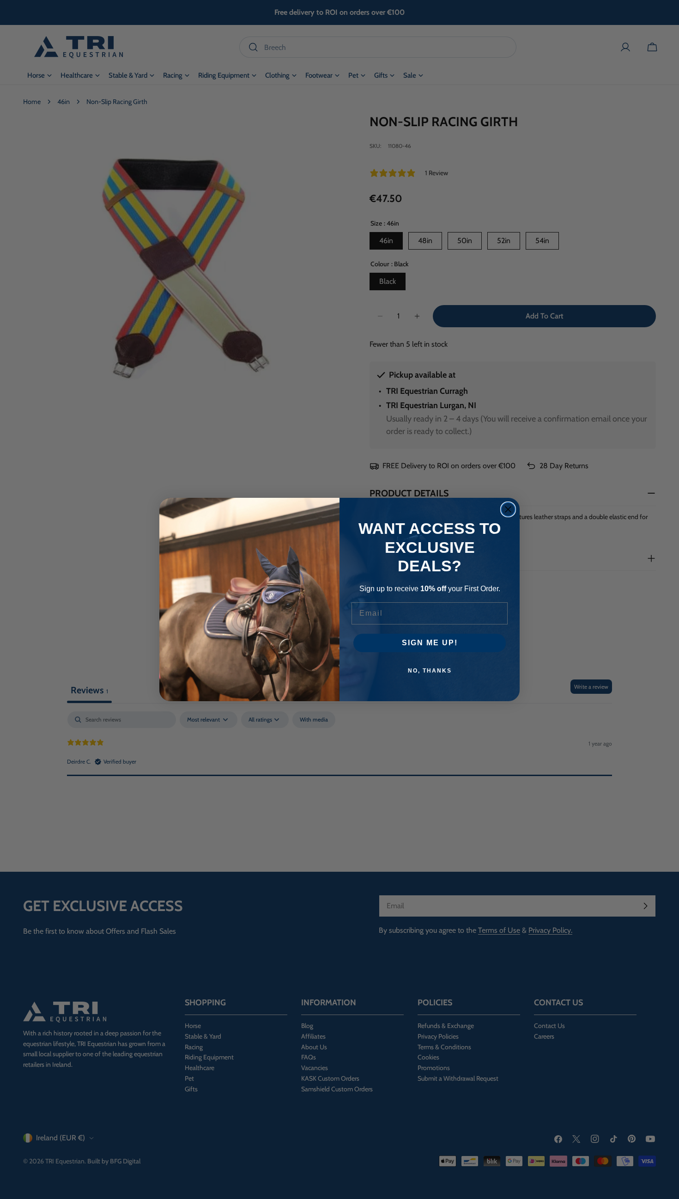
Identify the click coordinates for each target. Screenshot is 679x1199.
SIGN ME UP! (430, 643)
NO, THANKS (430, 670)
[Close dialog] (508, 509)
